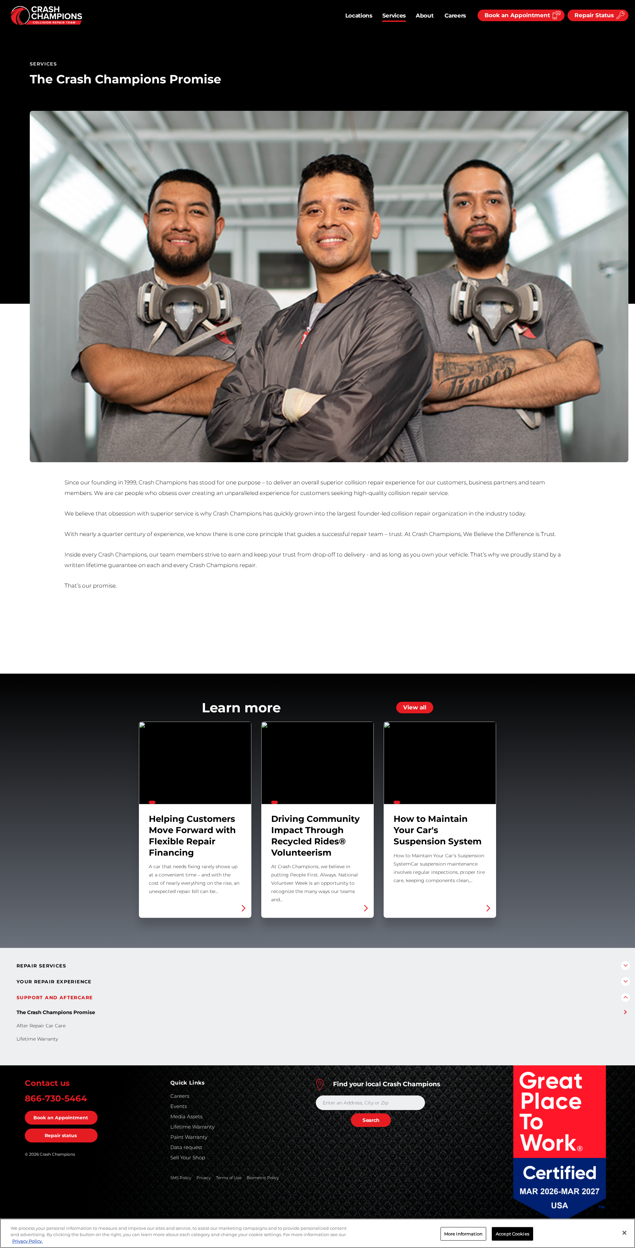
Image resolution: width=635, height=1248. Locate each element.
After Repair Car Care (41, 1026)
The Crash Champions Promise (56, 1012)
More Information (463, 1233)
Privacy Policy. (27, 1241)
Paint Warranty (188, 1137)
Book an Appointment (60, 1118)
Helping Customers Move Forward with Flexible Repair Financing (195, 820)
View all (414, 707)
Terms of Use (228, 1177)
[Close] (624, 1233)
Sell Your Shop (187, 1157)
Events (178, 1106)
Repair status (61, 1135)
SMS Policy (180, 1177)
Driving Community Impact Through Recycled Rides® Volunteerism (317, 820)
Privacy (203, 1177)
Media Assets (186, 1116)
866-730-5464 (56, 1098)
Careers (455, 15)
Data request (186, 1147)
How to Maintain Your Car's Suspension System (440, 820)
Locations (358, 15)
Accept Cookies (512, 1233)
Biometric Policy (263, 1177)
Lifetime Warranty (37, 1039)
